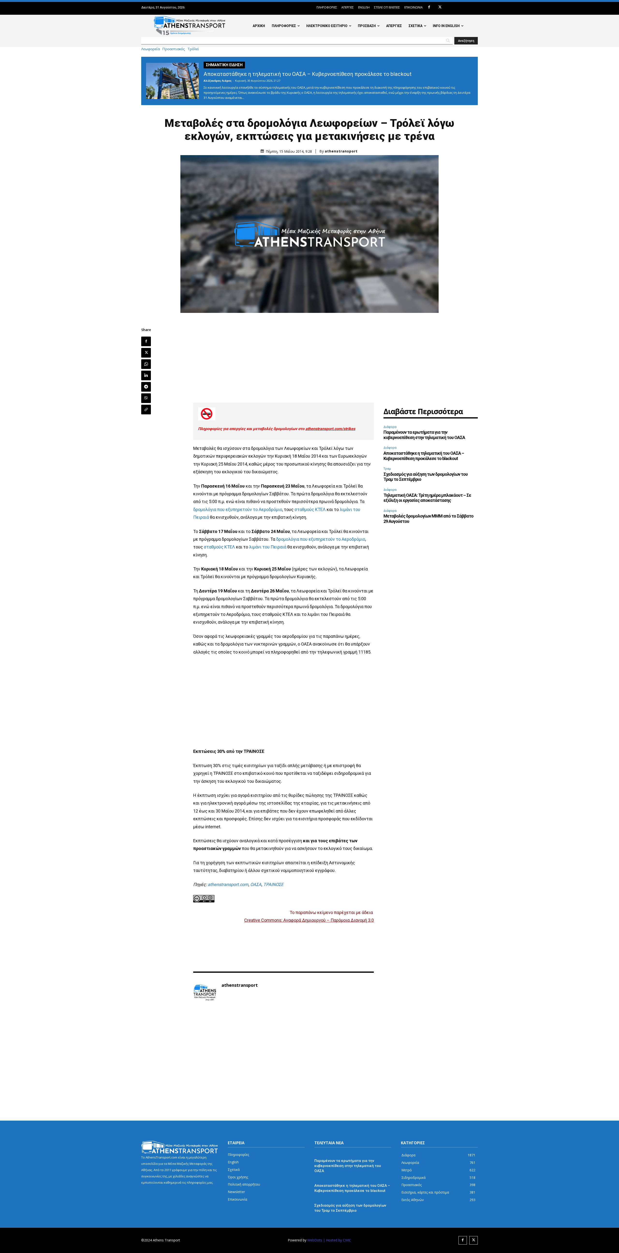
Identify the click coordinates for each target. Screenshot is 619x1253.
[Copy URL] (146, 409)
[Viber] (146, 398)
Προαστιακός (173, 49)
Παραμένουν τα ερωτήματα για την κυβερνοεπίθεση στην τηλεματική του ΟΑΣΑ (424, 435)
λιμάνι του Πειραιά (267, 546)
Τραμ (387, 468)
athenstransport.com (228, 884)
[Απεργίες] (283, 413)
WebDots (314, 1240)
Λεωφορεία (150, 49)
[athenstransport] (204, 992)
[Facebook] (429, 7)
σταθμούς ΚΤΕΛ (310, 509)
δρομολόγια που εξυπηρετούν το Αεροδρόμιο (237, 509)
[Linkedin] (146, 375)
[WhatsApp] (146, 364)
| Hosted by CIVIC (337, 1240)
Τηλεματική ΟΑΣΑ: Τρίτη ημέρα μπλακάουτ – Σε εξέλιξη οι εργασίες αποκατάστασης (427, 498)
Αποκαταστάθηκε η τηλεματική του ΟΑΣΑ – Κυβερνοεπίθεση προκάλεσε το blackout (308, 74)
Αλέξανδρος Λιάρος (218, 80)
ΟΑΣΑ (255, 884)
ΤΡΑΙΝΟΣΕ (273, 884)
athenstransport (341, 151)
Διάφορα (390, 427)
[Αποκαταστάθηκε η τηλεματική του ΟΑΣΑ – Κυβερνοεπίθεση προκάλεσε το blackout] (172, 81)
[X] (440, 7)
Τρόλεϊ (193, 49)
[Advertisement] (283, 361)
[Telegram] (146, 387)
